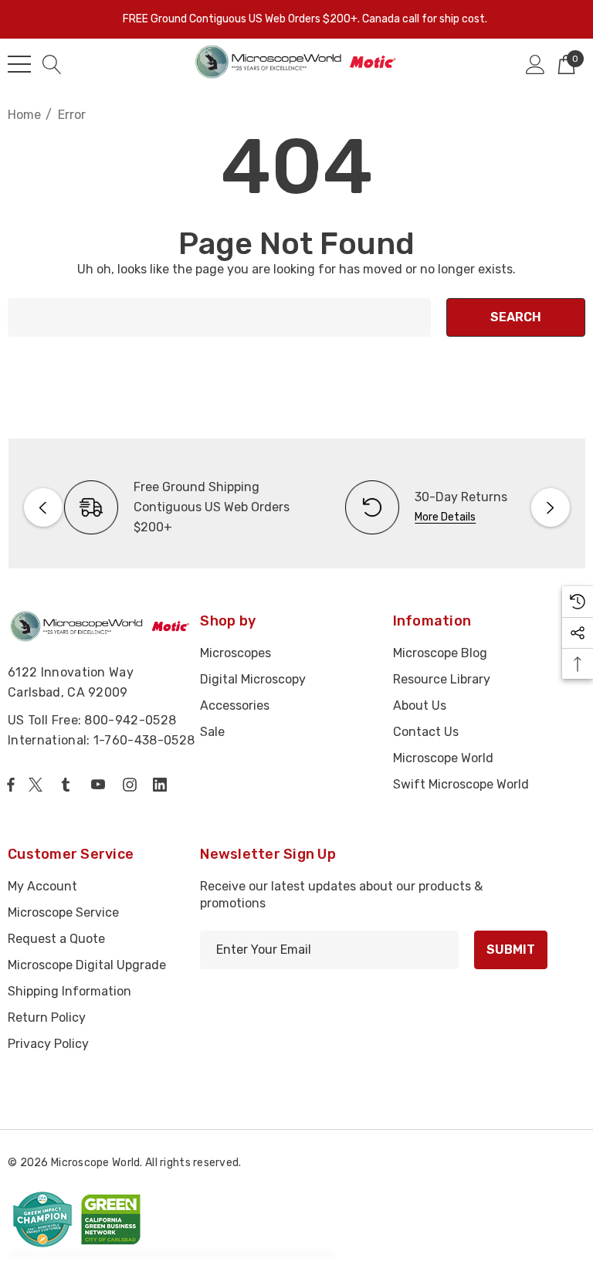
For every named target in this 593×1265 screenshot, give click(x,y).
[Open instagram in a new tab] (132, 784)
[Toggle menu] (19, 64)
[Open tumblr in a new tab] (69, 784)
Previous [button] (43, 507)
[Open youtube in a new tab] (101, 784)
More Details (445, 517)
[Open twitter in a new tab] (38, 784)
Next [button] (550, 507)
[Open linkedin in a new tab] (163, 784)
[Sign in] (535, 64)
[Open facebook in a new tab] (11, 784)
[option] (156, 507)
